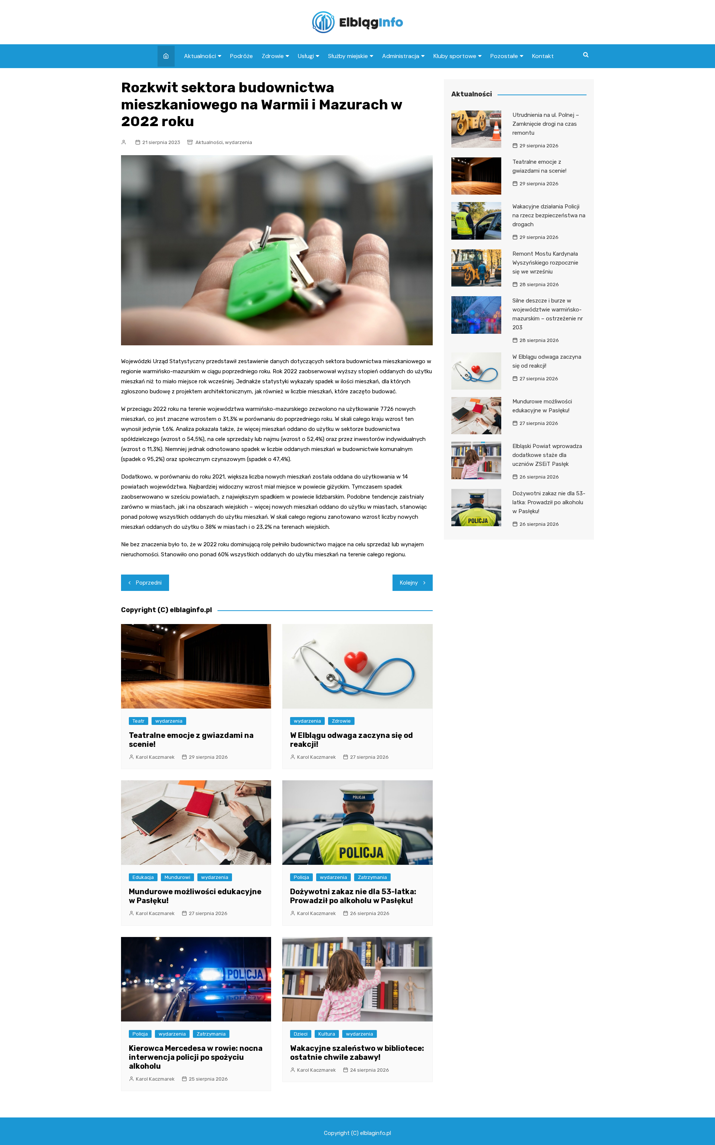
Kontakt (543, 56)
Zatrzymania (372, 877)
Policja (301, 877)
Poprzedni (149, 582)
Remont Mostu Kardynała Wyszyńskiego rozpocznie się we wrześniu (545, 262)
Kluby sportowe (454, 56)
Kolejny (409, 582)
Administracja (400, 56)
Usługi (306, 56)
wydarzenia (238, 142)
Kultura (326, 1034)
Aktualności (200, 56)
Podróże (241, 56)
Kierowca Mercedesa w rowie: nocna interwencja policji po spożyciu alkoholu (196, 1057)
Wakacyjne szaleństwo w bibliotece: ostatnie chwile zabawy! (357, 1053)
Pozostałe (504, 56)
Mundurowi (177, 877)
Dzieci (301, 1034)
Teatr (138, 721)
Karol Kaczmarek (155, 757)
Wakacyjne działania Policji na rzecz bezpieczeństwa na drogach (548, 215)
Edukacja (143, 877)
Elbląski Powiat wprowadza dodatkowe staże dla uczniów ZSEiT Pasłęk (547, 455)
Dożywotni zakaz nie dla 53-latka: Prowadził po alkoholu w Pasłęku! (353, 896)
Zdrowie (273, 56)
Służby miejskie (348, 56)
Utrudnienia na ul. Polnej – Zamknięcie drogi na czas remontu (545, 124)
